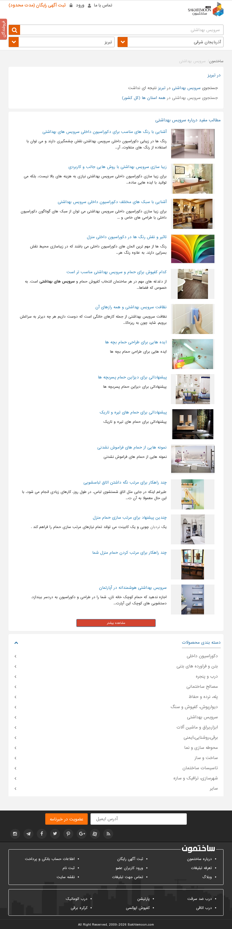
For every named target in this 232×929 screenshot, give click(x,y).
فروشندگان (3, 29)
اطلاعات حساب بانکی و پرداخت (50, 859)
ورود (80, 5)
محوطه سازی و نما (201, 747)
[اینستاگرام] (15, 834)
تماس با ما (103, 5)
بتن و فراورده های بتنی (197, 666)
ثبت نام (69, 868)
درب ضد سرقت (199, 899)
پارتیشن (143, 899)
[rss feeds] (108, 834)
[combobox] (170, 42)
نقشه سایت (66, 877)
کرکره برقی (79, 908)
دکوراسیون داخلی (202, 656)
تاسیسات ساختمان (200, 768)
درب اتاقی (204, 908)
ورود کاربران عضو (129, 868)
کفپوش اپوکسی (138, 908)
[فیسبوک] (42, 834)
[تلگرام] (28, 834)
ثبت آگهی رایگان (130, 859)
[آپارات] (95, 834)
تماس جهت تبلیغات (127, 877)
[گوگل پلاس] (82, 834)
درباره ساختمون (199, 859)
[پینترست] (68, 834)
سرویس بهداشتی (202, 717)
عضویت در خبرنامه (66, 819)
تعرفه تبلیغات (201, 868)
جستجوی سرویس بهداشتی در (170, 98)
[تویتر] (55, 834)
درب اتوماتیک (76, 899)
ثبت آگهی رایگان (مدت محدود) (37, 5)
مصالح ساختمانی (202, 686)
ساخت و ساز (206, 758)
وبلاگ (207, 877)
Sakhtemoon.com (141, 924)
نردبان (155, 527)
